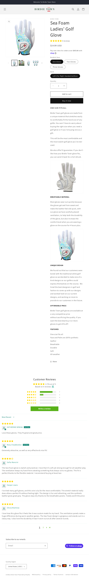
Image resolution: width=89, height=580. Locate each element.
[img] (7, 423)
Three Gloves (58, 67)
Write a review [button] (44, 408)
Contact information (72, 574)
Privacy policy (47, 574)
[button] (4, 9)
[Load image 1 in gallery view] (14, 63)
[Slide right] (41, 63)
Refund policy (36, 574)
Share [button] (55, 361)
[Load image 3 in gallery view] (29, 63)
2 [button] (43, 527)
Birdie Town (14, 574)
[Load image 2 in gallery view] (21, 63)
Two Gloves (71, 62)
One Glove (57, 62)
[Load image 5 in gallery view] (36, 63)
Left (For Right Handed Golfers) (65, 76)
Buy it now (66, 101)
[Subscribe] (44, 545)
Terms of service (58, 574)
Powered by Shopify (24, 574)
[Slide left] (8, 63)
